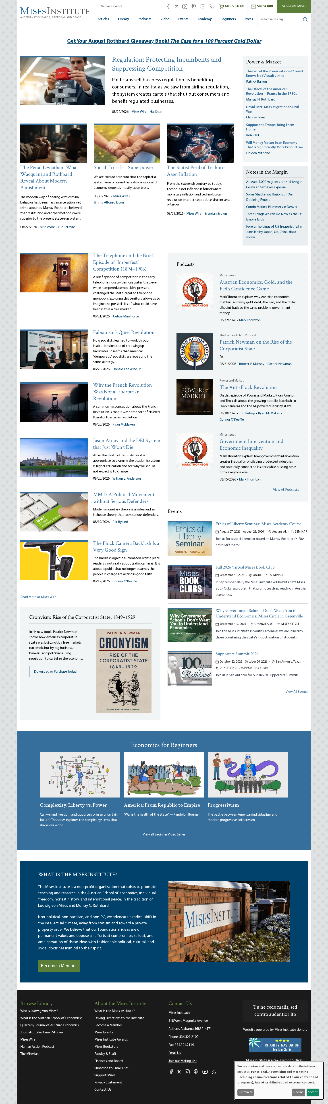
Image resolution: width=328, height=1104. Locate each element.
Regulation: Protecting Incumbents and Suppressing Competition (166, 64)
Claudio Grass (256, 117)
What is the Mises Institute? (114, 1011)
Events (183, 19)
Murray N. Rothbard (260, 99)
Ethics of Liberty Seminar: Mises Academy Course (258, 524)
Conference (229, 668)
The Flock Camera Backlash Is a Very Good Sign (126, 547)
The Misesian (29, 1054)
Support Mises (294, 6)
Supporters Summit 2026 (237, 654)
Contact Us (102, 1089)
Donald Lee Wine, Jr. (126, 369)
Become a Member (59, 966)
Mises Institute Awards (111, 1039)
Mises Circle (290, 624)
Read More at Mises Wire (38, 597)
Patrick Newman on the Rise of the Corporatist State (256, 345)
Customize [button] (246, 1092)
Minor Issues (228, 275)
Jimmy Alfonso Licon (109, 202)
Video (164, 19)
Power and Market (232, 380)
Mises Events (103, 1032)
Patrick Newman (279, 364)
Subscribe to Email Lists (111, 1068)
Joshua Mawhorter (126, 316)
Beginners (228, 19)
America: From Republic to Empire (162, 804)
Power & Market (263, 62)
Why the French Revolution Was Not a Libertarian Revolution (122, 392)
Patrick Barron (256, 82)
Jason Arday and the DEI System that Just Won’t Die (126, 444)
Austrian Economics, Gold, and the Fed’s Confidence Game (256, 286)
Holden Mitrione (258, 153)
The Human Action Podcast (238, 335)
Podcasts (145, 19)
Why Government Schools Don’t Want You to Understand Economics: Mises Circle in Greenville (259, 614)
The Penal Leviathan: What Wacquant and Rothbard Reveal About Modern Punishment (49, 178)
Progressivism (223, 804)
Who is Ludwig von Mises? (39, 1011)
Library (123, 19)
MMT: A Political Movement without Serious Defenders (123, 498)
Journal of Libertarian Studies (41, 1032)
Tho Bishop (247, 413)
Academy (204, 19)
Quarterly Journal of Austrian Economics (49, 1025)
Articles (103, 19)
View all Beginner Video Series (164, 834)
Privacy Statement (108, 1082)
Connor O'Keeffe (124, 581)
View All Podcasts (286, 490)
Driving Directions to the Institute (119, 1018)
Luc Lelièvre (66, 227)
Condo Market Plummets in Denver (271, 207)
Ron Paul (252, 135)
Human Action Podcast (37, 1047)
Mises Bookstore (106, 1047)
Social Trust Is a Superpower (124, 168)
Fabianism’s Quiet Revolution (124, 333)
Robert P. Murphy (251, 364)
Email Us (174, 1053)
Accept (313, 1092)
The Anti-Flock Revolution (248, 388)
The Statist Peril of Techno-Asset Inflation (196, 171)
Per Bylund (120, 522)
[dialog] (279, 1081)
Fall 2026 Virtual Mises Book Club (245, 567)
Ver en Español (111, 6)
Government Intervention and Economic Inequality (251, 445)
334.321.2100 (188, 1037)
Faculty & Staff (105, 1054)
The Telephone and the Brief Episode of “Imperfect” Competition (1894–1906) (123, 262)
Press (249, 19)
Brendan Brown (215, 214)
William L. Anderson (126, 479)
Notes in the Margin (267, 172)
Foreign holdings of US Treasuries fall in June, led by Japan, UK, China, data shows (274, 232)
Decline (298, 1092)
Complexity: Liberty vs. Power (73, 804)
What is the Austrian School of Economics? (51, 1018)
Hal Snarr (156, 112)
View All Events (297, 692)
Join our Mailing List (182, 1061)
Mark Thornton (250, 320)
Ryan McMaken (123, 424)
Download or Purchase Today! (55, 672)
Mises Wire (139, 112)
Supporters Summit (256, 668)
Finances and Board (108, 1061)
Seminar (301, 531)
